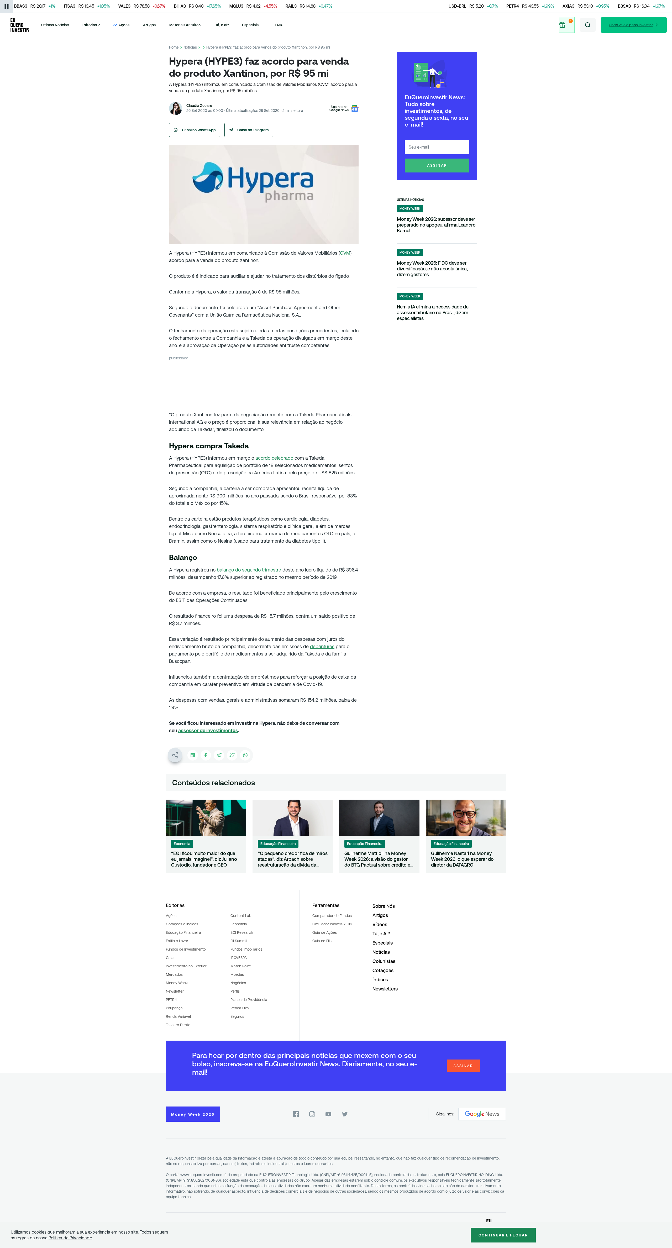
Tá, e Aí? (381, 933)
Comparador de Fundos (332, 916)
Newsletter (175, 991)
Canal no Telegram (253, 130)
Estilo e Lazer (177, 941)
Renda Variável (178, 1016)
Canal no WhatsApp (199, 130)
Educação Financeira (183, 932)
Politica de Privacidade (70, 1237)
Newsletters (385, 989)
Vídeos (379, 924)
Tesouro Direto (178, 1025)
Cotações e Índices (182, 924)
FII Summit (239, 941)
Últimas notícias (410, 200)
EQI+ (279, 25)
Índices (380, 979)
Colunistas (383, 961)
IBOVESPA (238, 958)
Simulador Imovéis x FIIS (332, 924)
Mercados (174, 974)
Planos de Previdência (248, 1000)
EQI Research (241, 932)
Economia (238, 924)
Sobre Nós (383, 906)
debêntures (322, 646)
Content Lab (240, 916)
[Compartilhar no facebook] (206, 755)
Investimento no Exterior (186, 966)
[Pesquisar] (588, 25)
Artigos (149, 25)
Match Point (240, 966)
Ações (171, 916)
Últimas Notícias (55, 25)
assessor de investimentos (208, 730)
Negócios (238, 983)
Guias (170, 958)
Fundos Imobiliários (246, 949)
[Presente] (567, 25)
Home (174, 47)
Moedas (237, 974)
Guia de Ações (324, 932)
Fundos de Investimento (186, 949)
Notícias (190, 47)
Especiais (250, 25)
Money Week (177, 983)
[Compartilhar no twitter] (232, 755)
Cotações (382, 970)
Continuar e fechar (503, 1235)
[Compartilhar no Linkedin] (192, 755)
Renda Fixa (239, 1008)
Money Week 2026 (193, 1114)
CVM (345, 253)
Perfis (235, 991)
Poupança (174, 1008)
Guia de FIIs (322, 941)
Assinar (437, 165)
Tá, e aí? (222, 25)
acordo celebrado (273, 458)
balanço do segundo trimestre (249, 570)
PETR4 (171, 1000)
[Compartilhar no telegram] (219, 755)
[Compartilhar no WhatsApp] (245, 755)
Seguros (237, 1016)
